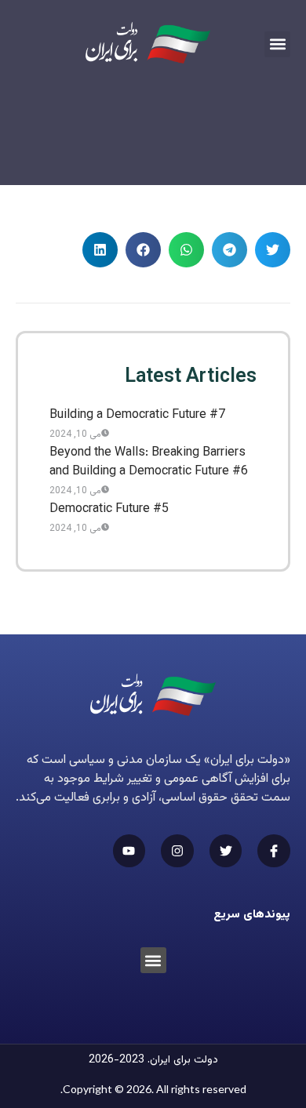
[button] (277, 44)
